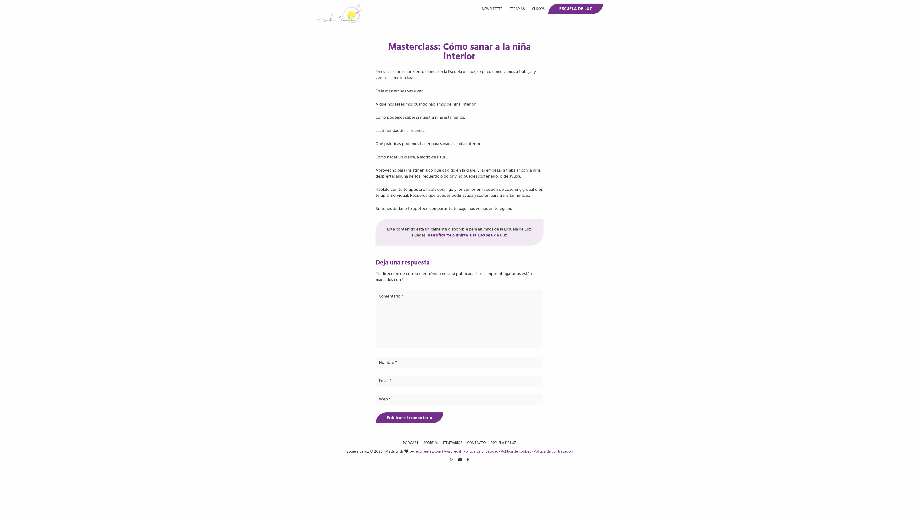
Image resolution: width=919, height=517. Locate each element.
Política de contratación (553, 452)
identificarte (438, 235)
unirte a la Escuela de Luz (481, 235)
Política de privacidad (481, 452)
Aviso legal (452, 452)
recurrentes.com (428, 452)
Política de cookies (516, 452)
